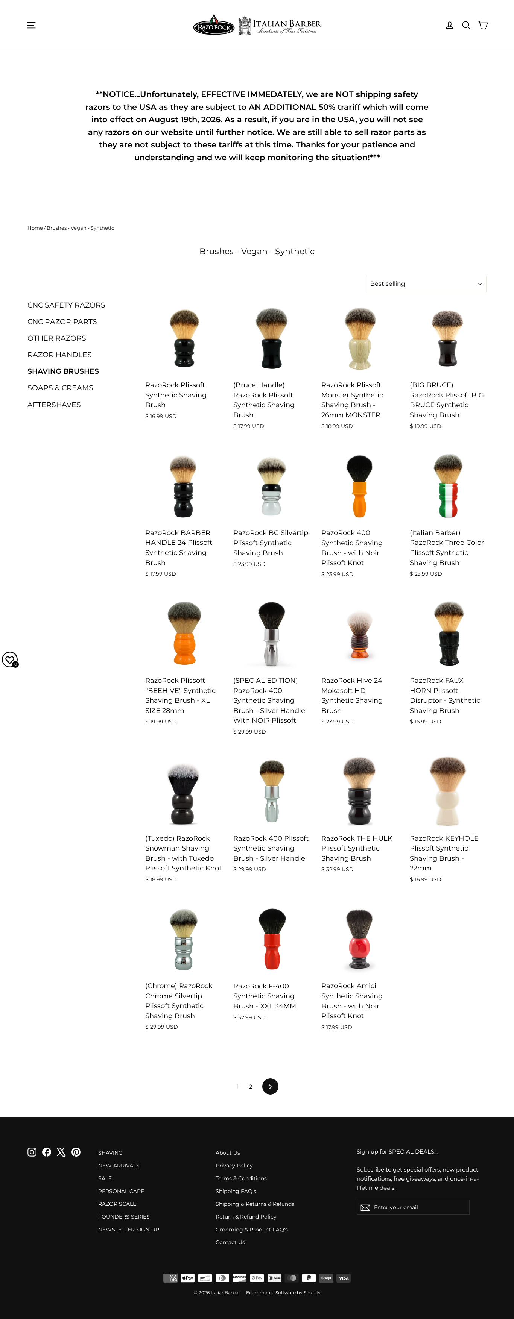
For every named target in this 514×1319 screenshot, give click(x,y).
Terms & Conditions (241, 1178)
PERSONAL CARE (121, 1191)
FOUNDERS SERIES (124, 1216)
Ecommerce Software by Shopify (283, 1292)
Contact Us (230, 1242)
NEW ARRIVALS (119, 1165)
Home (35, 228)
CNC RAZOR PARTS (62, 321)
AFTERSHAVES (54, 404)
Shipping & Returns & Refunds (255, 1204)
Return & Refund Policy (246, 1216)
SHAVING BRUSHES (63, 371)
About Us (228, 1152)
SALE (105, 1178)
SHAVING (110, 1152)
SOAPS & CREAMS (60, 388)
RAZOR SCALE (117, 1204)
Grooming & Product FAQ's (252, 1229)
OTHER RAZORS (56, 338)
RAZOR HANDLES (59, 354)
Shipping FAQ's (236, 1191)
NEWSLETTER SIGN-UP (128, 1229)
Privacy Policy (234, 1165)
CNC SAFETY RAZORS (66, 305)
